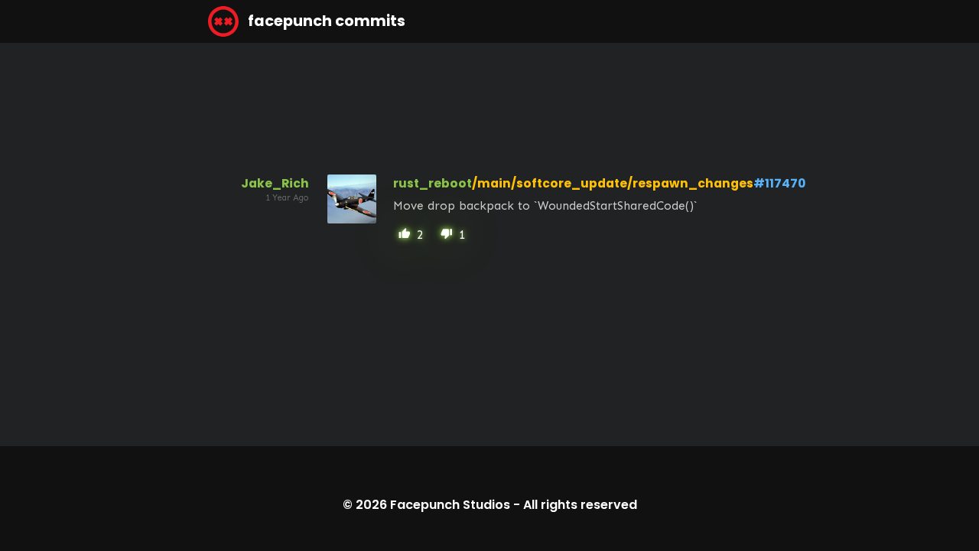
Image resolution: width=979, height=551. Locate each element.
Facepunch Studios (450, 505)
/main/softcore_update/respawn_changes (612, 183)
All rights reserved (580, 505)
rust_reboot (432, 183)
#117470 (779, 183)
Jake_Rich (275, 183)
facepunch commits (325, 21)
